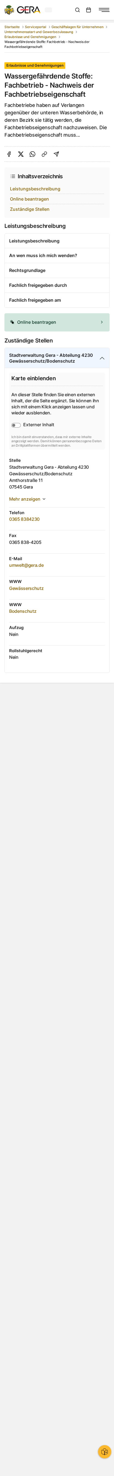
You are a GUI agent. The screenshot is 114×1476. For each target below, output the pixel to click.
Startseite (12, 27)
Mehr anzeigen (24, 499)
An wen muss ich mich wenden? (43, 255)
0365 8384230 (24, 519)
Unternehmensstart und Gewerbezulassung (38, 32)
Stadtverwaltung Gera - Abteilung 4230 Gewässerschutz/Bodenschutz (51, 358)
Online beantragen (29, 199)
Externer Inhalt (38, 424)
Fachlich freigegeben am (35, 300)
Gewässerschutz (26, 588)
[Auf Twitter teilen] (20, 154)
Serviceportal (35, 27)
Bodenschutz (22, 611)
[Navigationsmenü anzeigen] (104, 9)
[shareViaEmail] (56, 154)
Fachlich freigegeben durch (38, 285)
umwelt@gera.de (26, 565)
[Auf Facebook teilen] (9, 154)
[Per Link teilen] (44, 154)
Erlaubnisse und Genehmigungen (30, 37)
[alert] (57, 322)
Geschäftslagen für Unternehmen (77, 27)
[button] (57, 322)
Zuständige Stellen (30, 209)
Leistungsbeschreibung (35, 188)
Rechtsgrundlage (27, 270)
